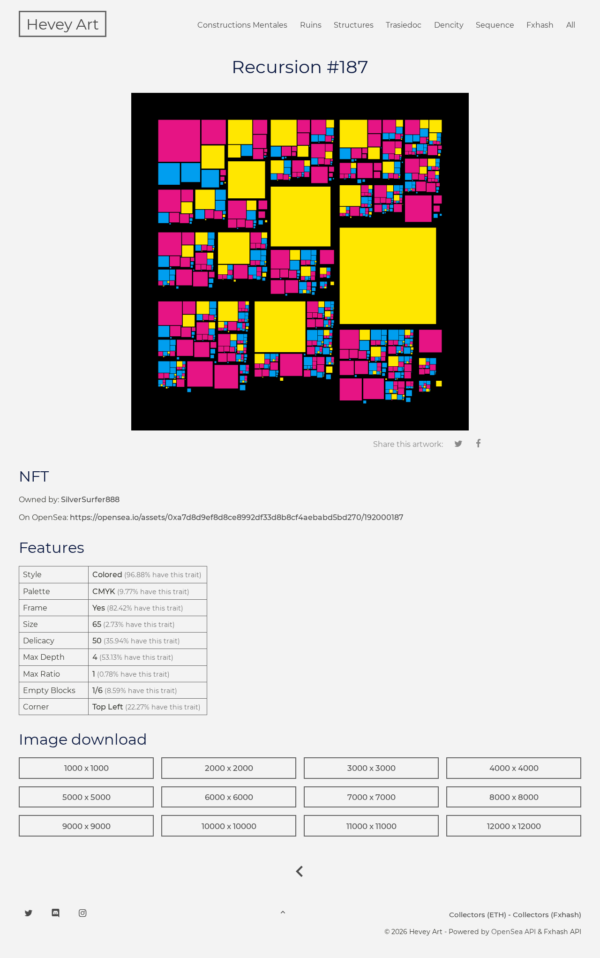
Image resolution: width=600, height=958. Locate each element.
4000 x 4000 (514, 768)
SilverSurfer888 (90, 499)
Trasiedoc (403, 25)
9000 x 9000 (86, 826)
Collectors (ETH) (477, 914)
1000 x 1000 (86, 768)
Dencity (449, 25)
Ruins (311, 25)
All (570, 25)
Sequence (495, 25)
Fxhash (540, 25)
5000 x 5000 (86, 797)
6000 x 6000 (229, 797)
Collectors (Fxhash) (547, 914)
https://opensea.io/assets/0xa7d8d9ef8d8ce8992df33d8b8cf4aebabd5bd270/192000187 (237, 517)
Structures (354, 25)
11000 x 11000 (371, 826)
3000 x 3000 (371, 768)
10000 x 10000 (229, 826)
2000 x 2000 (229, 768)
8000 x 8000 (514, 797)
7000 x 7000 (371, 797)
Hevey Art (62, 24)
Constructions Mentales (242, 25)
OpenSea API (513, 932)
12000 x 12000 (514, 826)
